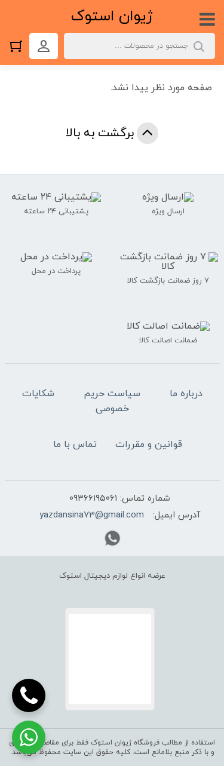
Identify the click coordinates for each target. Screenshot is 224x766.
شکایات (38, 393)
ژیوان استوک (112, 16)
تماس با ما (75, 444)
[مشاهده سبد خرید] (19, 46)
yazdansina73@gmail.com (91, 515)
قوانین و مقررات (148, 444)
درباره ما (186, 393)
